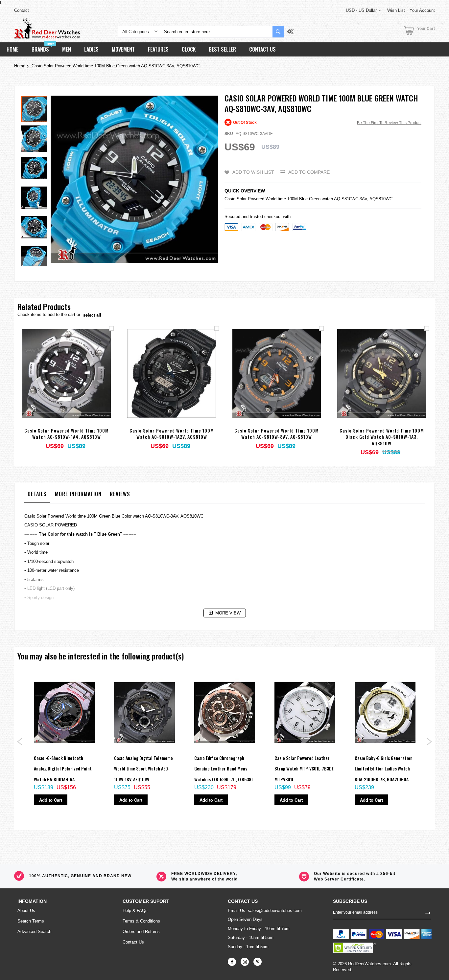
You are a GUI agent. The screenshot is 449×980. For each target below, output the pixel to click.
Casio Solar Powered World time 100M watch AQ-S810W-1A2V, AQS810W (172, 433)
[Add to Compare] (82, 382)
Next (429, 741)
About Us (26, 910)
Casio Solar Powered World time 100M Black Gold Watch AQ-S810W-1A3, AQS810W (382, 437)
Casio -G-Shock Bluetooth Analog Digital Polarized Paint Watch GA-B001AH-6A (63, 768)
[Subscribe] (428, 912)
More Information (78, 494)
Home (19, 65)
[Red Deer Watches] (47, 28)
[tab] (37, 495)
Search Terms (30, 921)
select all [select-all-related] (92, 315)
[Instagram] (245, 962)
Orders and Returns (141, 931)
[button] (36, 137)
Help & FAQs (135, 910)
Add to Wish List (253, 172)
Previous (19, 741)
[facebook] (232, 962)
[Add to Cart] (51, 382)
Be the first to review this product (389, 123)
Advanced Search (34, 931)
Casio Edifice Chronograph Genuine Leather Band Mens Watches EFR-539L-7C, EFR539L (223, 768)
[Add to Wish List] (66, 382)
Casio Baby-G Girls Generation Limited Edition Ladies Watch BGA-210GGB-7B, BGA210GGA (384, 768)
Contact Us (133, 942)
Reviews (120, 494)
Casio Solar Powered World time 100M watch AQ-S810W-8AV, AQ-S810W (276, 433)
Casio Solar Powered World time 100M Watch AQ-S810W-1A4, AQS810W (66, 433)
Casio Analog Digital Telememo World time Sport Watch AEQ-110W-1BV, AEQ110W (143, 768)
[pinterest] (257, 962)
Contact (21, 10)
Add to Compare (309, 172)
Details (37, 494)
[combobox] (216, 31)
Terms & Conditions (141, 921)
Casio (230, 198)
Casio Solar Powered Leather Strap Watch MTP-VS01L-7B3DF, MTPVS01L (304, 768)
